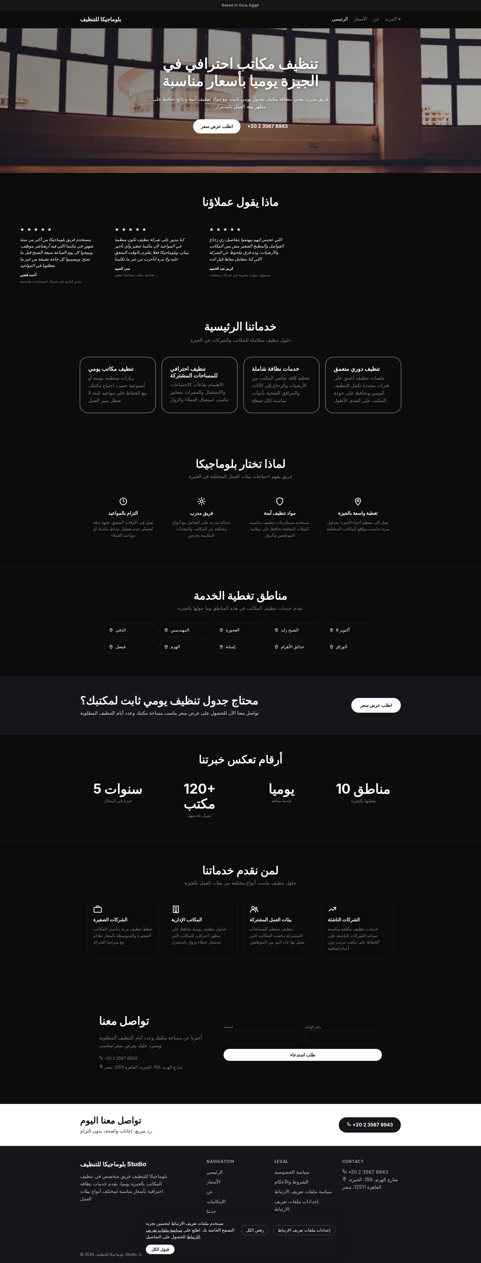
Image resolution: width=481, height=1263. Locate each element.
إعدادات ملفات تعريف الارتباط (304, 1230)
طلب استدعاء (302, 1054)
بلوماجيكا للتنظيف (100, 19)
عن (376, 19)
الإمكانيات (216, 1201)
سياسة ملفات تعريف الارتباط (303, 1191)
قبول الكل (160, 1249)
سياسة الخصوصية (291, 1172)
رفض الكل (255, 1230)
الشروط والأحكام (291, 1182)
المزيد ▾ (393, 19)
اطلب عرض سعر (217, 126)
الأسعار (360, 19)
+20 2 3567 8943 (267, 126)
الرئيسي (340, 19)
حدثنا (211, 1211)
